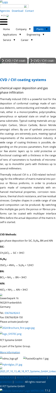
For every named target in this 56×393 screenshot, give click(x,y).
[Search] (25, 6)
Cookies (18, 382)
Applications (10, 34)
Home (6, 29)
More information (10, 352)
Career (25, 40)
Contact (29, 10)
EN (4, 15)
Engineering (33, 34)
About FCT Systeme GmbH (31, 377)
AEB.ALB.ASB (7, 377)
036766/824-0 (12, 313)
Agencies (5, 10)
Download (17, 10)
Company (21, 29)
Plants (39, 29)
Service (7, 40)
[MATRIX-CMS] (22, 391)
